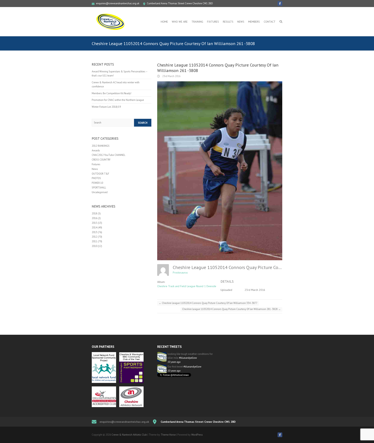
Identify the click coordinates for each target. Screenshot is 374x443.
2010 (94, 246)
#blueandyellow (188, 358)
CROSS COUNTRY (101, 159)
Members (254, 21)
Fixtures (213, 21)
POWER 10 (97, 183)
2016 (94, 218)
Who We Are (180, 21)
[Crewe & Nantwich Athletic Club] (111, 21)
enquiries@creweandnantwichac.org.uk (117, 3)
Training (197, 21)
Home (164, 21)
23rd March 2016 (171, 76)
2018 (94, 213)
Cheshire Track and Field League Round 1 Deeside (186, 286)
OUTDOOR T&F (100, 173)
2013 (94, 232)
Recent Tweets (169, 346)
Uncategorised (100, 192)
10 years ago (174, 362)
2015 (94, 223)
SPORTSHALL (99, 187)
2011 (94, 241)
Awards (96, 150)
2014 (94, 227)
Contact (269, 21)
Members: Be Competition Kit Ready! (111, 93)
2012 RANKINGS (100, 145)
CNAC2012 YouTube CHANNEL (108, 155)
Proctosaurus (180, 272)
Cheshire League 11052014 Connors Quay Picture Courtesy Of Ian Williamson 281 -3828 (231, 309)
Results (228, 21)
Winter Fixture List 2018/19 (106, 106)
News (240, 21)
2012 (94, 236)
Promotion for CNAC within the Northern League (118, 100)
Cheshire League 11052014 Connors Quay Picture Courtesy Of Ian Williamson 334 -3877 (208, 303)
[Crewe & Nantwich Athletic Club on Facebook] (280, 3)
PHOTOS (96, 178)
